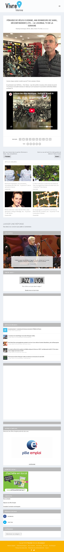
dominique (23, 29)
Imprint (47, 548)
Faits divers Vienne (26, 344)
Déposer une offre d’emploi (9, 502)
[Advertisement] (15, 309)
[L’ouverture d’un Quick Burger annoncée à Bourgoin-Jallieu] (5, 337)
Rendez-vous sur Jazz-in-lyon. (32, 290)
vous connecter (13, 227)
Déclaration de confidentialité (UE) (36, 548)
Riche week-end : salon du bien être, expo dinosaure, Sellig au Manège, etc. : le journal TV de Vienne (17, 211)
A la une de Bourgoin (19, 337)
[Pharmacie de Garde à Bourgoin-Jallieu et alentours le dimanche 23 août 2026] (5, 358)
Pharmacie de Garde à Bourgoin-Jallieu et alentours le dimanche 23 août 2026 (26, 356)
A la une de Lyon (18, 352)
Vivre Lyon (45, 545)
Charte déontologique (22, 545)
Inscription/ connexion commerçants (11, 506)
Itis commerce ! (41, 543)
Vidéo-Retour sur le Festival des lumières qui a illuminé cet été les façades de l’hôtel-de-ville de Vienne (32, 260)
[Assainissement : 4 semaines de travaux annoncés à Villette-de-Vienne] (5, 330)
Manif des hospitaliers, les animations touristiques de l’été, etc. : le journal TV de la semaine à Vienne (18, 185)
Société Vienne (18, 330)
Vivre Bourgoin (52, 545)
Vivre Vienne (39, 545)
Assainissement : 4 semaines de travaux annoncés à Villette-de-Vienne (24, 329)
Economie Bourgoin (27, 337)
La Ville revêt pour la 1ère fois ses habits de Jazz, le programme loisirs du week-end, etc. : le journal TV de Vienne (46, 185)
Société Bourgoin (27, 358)
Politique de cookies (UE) (21, 548)
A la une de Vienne (18, 344)
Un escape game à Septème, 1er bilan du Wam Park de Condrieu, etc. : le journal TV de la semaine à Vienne (46, 211)
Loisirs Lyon (24, 352)
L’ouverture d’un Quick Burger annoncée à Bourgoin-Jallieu (21, 335)
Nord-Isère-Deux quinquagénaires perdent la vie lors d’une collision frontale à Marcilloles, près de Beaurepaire (33, 342)
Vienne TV (36, 29)
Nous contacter (6, 499)
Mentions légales (11, 545)
